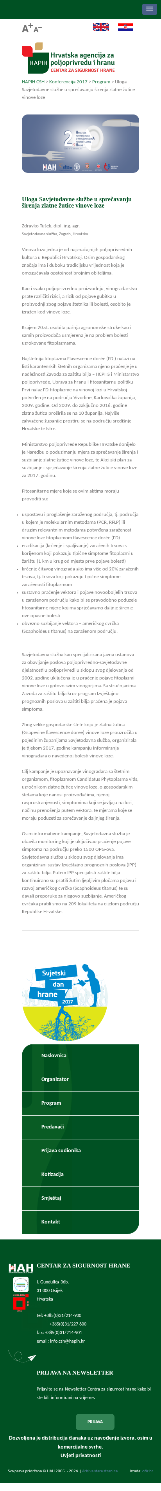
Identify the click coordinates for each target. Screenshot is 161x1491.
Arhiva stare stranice (100, 1471)
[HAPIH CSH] (68, 71)
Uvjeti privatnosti (81, 1456)
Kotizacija (52, 1175)
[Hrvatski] (121, 30)
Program (51, 1103)
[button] (149, 9)
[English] (97, 30)
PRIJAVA (95, 1422)
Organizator (55, 1080)
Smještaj (51, 1198)
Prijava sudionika (61, 1151)
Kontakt (50, 1222)
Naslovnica (53, 1056)
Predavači (52, 1127)
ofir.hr (147, 1471)
